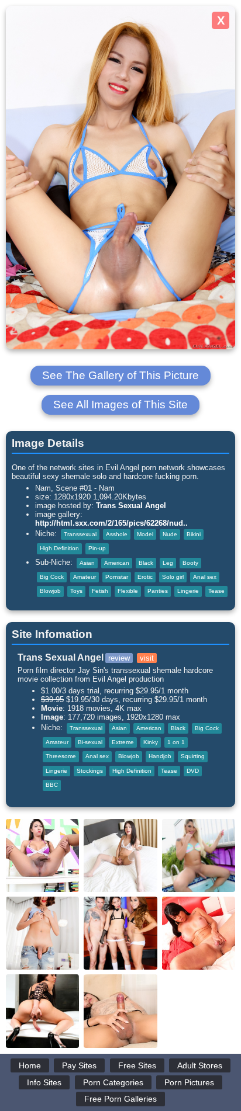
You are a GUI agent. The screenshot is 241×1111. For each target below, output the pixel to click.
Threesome (61, 756)
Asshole (117, 534)
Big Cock (52, 577)
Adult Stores (199, 1065)
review (119, 658)
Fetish (100, 591)
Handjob (160, 756)
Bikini (194, 534)
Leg (168, 563)
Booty (190, 563)
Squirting (193, 756)
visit (147, 658)
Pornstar (116, 577)
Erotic (145, 577)
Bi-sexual (90, 742)
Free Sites (137, 1065)
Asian (87, 563)
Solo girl (173, 577)
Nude (170, 534)
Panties (157, 591)
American (116, 563)
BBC (52, 785)
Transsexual (80, 534)
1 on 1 (176, 742)
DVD (193, 771)
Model (145, 534)
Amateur (84, 577)
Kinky (150, 742)
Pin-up (97, 548)
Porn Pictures (189, 1082)
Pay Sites (79, 1065)
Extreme (123, 742)
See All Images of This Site (120, 404)
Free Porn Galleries (120, 1098)
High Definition (59, 548)
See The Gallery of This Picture (120, 375)
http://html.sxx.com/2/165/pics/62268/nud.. (111, 523)
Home (30, 1065)
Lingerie (188, 591)
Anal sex (204, 577)
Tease (216, 591)
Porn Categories (113, 1082)
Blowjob (50, 591)
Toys (76, 591)
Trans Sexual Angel (131, 505)
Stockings (90, 771)
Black (146, 563)
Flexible (128, 591)
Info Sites (44, 1082)
